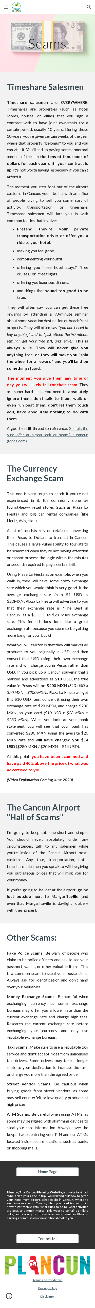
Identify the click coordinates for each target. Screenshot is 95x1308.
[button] (6, 7)
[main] (47, 43)
